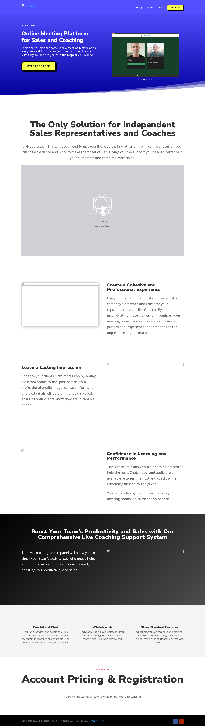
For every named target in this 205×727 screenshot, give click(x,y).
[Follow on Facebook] (175, 721)
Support (150, 8)
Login (160, 8)
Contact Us (175, 7)
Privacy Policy (97, 720)
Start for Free (38, 66)
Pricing (139, 8)
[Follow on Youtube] (181, 721)
